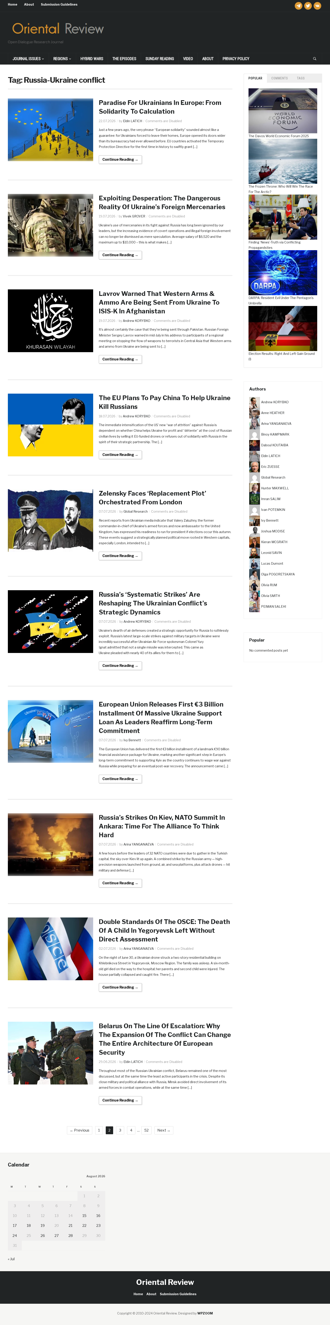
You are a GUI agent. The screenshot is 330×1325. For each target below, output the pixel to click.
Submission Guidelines (59, 4)
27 (57, 1236)
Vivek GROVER (134, 216)
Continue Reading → (120, 159)
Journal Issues (27, 58)
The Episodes (124, 58)
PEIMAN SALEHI (273, 606)
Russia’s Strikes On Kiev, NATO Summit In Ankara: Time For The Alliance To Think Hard (162, 826)
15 (84, 1216)
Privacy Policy (236, 58)
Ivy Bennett (132, 740)
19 (43, 1225)
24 (15, 1236)
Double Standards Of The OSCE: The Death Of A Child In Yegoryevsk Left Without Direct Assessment (164, 930)
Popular (255, 78)
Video (188, 58)
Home (12, 4)
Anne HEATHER (272, 412)
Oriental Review (165, 1282)
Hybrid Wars (92, 58)
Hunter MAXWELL (275, 488)
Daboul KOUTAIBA (274, 445)
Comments (279, 78)
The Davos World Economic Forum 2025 (279, 136)
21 (71, 1225)
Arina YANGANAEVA (138, 844)
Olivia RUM (269, 585)
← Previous (79, 1130)
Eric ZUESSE (270, 466)
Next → (163, 1130)
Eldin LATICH (132, 121)
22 (84, 1225)
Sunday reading (159, 58)
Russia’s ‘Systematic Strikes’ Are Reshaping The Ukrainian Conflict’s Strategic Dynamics (153, 603)
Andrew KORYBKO (136, 321)
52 (146, 1130)
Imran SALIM (270, 499)
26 (43, 1236)
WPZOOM (205, 1313)
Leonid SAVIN (271, 552)
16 (98, 1216)
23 (98, 1225)
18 (29, 1225)
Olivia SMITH (270, 595)
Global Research (135, 511)
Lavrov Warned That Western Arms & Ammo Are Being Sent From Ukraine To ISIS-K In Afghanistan (159, 302)
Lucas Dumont (272, 563)
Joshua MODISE (273, 531)
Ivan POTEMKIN (273, 509)
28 (70, 1236)
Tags (301, 78)
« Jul (11, 1259)
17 (15, 1225)
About (29, 4)
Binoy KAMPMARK (275, 434)
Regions (60, 58)
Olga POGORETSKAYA (278, 574)
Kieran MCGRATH (274, 542)
